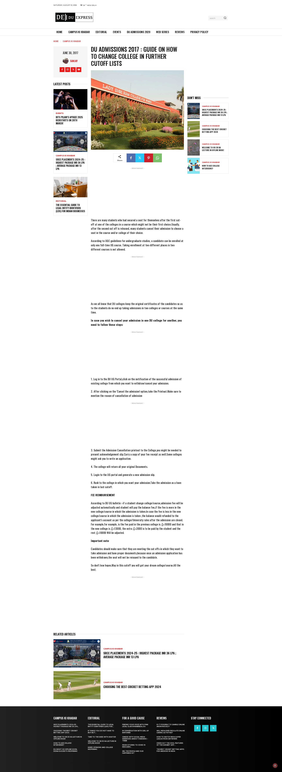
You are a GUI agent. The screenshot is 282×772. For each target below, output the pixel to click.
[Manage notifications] (275, 765)
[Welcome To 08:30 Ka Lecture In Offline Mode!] (193, 147)
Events (59, 113)
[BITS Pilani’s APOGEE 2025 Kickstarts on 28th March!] (70, 99)
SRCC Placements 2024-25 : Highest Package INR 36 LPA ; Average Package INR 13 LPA (70, 164)
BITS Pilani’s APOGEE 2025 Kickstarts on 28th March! (69, 120)
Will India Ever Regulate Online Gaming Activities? (171, 732)
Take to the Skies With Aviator (102, 737)
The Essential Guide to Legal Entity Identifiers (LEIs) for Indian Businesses (70, 208)
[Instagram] (67, 69)
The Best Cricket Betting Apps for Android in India (170, 750)
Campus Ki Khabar (72, 41)
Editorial (61, 201)
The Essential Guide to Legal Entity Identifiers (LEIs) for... (101, 725)
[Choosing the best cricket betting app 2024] (76, 685)
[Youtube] (78, 69)
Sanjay (74, 61)
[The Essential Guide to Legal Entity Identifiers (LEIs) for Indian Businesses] (70, 187)
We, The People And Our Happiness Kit (132, 752)
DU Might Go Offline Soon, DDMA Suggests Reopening (65, 750)
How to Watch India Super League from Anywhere (169, 738)
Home (56, 41)
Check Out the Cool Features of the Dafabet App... (170, 744)
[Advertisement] (151, 17)
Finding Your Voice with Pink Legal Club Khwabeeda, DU (135, 725)
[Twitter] (73, 69)
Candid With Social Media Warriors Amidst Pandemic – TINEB (135, 739)
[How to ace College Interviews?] (193, 166)
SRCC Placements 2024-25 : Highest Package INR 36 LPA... (66, 725)
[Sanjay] (66, 61)
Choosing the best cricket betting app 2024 (132, 687)
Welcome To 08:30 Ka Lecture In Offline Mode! (213, 149)
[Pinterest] (148, 157)
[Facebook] (62, 69)
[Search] (225, 18)
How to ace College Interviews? (211, 167)
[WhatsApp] (157, 157)
